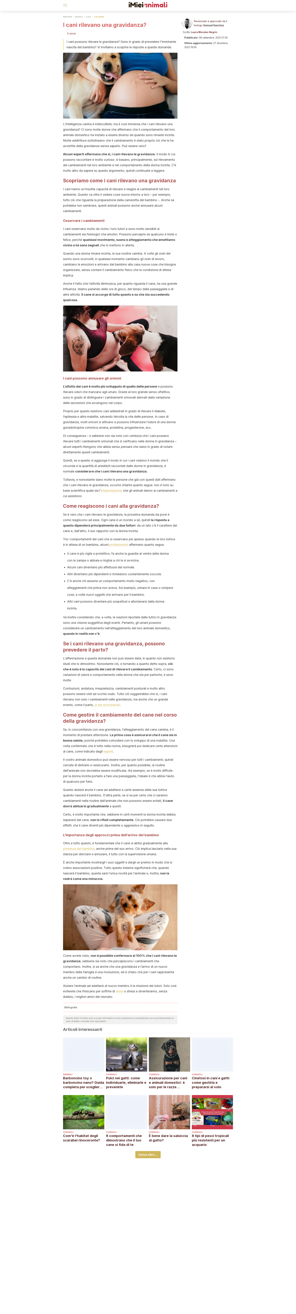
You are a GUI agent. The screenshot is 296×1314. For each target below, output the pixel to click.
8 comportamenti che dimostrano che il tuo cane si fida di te (124, 1140)
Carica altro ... (148, 1154)
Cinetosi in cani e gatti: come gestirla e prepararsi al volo (211, 1082)
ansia (119, 991)
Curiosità (99, 16)
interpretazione (111, 490)
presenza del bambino (78, 848)
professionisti (118, 544)
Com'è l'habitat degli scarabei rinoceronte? (81, 1138)
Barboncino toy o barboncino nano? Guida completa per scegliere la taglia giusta (83, 1082)
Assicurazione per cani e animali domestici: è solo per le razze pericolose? (168, 1082)
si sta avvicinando (107, 705)
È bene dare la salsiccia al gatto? (168, 1138)
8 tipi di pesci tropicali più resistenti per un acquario (210, 1140)
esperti (108, 751)
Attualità (67, 16)
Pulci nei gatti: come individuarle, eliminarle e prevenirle (126, 1082)
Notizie (79, 16)
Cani (88, 16)
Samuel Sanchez (213, 25)
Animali (67, 1074)
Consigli (111, 1074)
